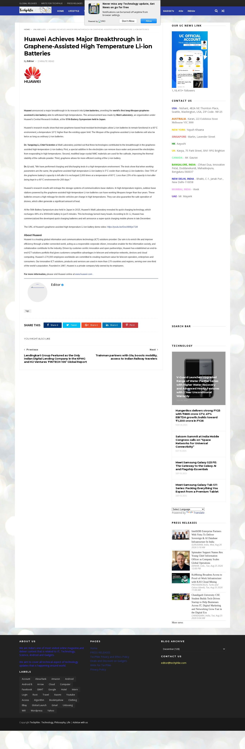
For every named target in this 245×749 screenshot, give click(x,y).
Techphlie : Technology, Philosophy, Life (50, 722)
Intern (75, 689)
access (25, 700)
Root (35, 694)
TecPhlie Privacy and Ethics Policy (109, 656)
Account (26, 678)
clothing (72, 700)
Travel (46, 694)
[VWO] (102, 21)
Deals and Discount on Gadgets (108, 661)
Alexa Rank (40, 678)
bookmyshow (56, 700)
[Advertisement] (199, 264)
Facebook (27, 689)
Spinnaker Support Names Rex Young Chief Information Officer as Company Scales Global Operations (207, 557)
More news (177, 622)
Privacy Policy (98, 669)
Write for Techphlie (52, 3)
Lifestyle (73, 11)
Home (60, 11)
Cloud (52, 684)
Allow (149, 21)
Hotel (64, 689)
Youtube (70, 694)
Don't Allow (128, 21)
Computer (65, 684)
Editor (55, 284)
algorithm (39, 700)
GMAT (40, 689)
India (191, 11)
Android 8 (27, 684)
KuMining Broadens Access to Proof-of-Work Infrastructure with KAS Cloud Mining (207, 578)
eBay (24, 705)
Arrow (40, 684)
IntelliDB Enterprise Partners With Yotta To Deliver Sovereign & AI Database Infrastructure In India (206, 536)
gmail (55, 705)
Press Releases (74, 3)
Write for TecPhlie (100, 665)
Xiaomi (57, 694)
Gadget (168, 11)
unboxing (68, 705)
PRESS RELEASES (100, 652)
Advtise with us (80, 722)
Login (24, 694)
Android (69, 678)
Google (52, 689)
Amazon (55, 678)
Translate (199, 512)
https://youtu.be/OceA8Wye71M (122, 227)
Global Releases (28, 3)
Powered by (93, 21)
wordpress (36, 710)
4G (180, 11)
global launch (39, 705)
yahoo (51, 710)
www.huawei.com (83, 274)
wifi (24, 710)
